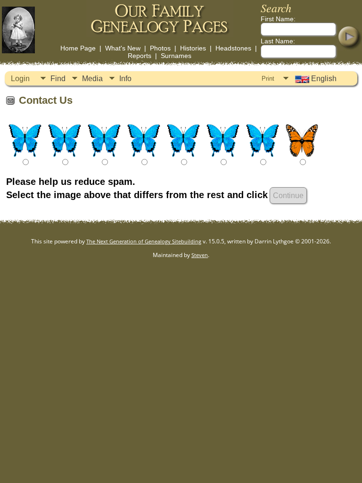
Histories (193, 48)
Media (92, 79)
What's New (122, 48)
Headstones (233, 48)
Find (58, 79)
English (323, 79)
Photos (160, 48)
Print (268, 78)
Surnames (176, 55)
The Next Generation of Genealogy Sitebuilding (143, 241)
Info (125, 79)
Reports (139, 55)
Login (20, 79)
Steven (199, 254)
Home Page (78, 48)
